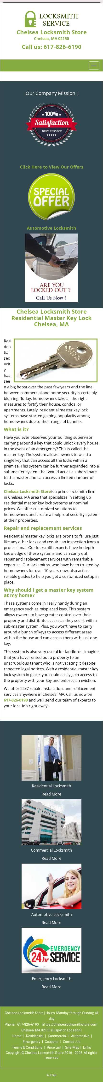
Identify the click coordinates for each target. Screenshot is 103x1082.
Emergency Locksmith (51, 978)
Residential (34, 1036)
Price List (54, 1047)
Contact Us (71, 1042)
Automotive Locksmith (51, 228)
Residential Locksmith (51, 786)
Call (53, 1075)
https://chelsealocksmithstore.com (69, 1024)
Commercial (57, 1036)
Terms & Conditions (27, 1047)
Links (87, 1047)
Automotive (80, 1036)
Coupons (51, 1042)
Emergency (31, 1042)
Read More (51, 794)
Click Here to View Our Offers (51, 167)
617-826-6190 (62, 47)
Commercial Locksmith (51, 850)
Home (17, 1036)
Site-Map (72, 1047)
